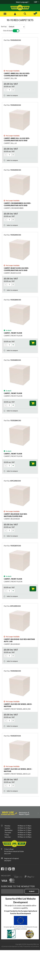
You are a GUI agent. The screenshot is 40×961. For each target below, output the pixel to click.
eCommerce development (9, 946)
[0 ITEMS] (34, 14)
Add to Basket (33, 342)
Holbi (21, 946)
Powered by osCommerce (31, 946)
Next (38, 813)
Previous (2, 813)
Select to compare (12, 95)
